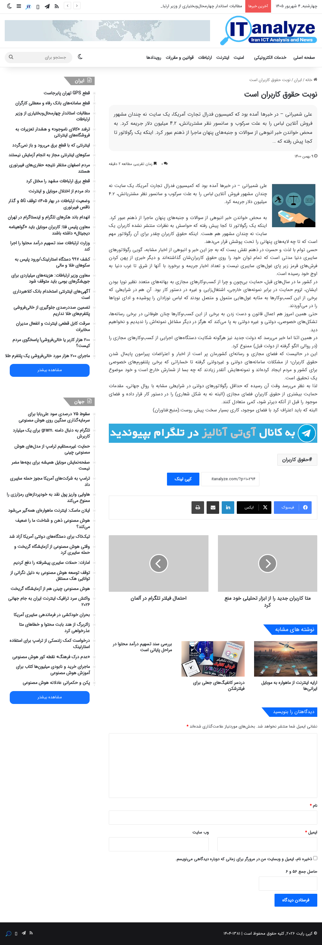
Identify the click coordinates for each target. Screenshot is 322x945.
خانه (309, 80)
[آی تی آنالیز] (268, 30)
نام (313, 805)
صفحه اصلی (304, 57)
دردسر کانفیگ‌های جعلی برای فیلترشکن (219, 685)
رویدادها (154, 57)
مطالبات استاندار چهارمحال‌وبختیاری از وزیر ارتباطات (199, 6)
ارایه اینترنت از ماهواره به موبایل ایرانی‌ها (289, 685)
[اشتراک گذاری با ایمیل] (213, 507)
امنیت (239, 57)
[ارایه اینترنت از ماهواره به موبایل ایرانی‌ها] (285, 659)
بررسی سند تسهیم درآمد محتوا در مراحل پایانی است (142, 646)
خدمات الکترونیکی (270, 57)
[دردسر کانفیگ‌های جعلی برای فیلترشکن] (213, 659)
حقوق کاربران (295, 460)
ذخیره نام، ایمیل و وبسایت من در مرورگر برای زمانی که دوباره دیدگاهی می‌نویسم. (243, 859)
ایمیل (311, 832)
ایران (298, 80)
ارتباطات (205, 57)
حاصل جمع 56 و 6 (301, 871)
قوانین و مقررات (180, 57)
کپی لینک (183, 478)
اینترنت (222, 57)
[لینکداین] (228, 507)
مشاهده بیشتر (50, 370)
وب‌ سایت (200, 832)
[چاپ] (198, 507)
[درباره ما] (28, 7)
